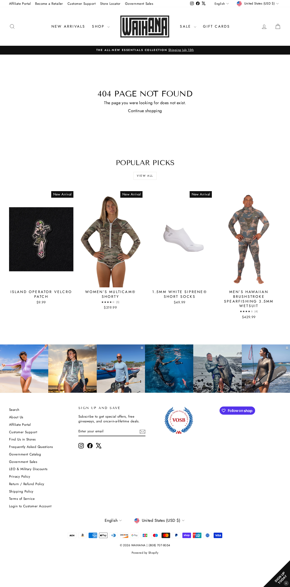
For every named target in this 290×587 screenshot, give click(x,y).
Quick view (41, 282)
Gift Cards (216, 26)
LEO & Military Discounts (28, 469)
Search (14, 409)
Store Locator (110, 3)
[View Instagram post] (169, 368)
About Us (16, 417)
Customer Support (82, 3)
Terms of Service (22, 498)
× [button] (286, 583)
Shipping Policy (21, 491)
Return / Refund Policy (26, 483)
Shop (99, 26)
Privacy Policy (19, 476)
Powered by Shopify (145, 553)
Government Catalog (25, 454)
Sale (186, 26)
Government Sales (139, 3)
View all (145, 176)
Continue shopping (145, 111)
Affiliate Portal (20, 3)
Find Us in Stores (22, 439)
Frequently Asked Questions (31, 446)
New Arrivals (68, 26)
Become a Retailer (49, 3)
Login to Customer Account (30, 506)
